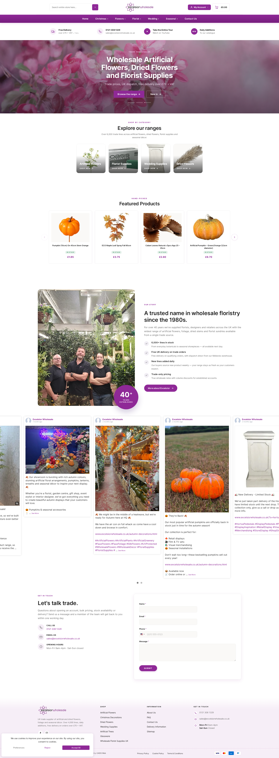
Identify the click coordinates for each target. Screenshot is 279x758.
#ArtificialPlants (31, 540)
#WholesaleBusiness (223, 540)
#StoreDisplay (168, 530)
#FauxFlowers (10, 543)
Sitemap (151, 731)
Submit (148, 668)
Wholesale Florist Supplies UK (114, 741)
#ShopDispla (184, 530)
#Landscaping (220, 537)
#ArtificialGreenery (51, 540)
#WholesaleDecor (34, 547)
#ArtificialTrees (256, 533)
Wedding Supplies (108, 726)
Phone (142, 629)
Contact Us (191, 18)
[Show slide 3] (147, 102)
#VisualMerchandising (193, 527)
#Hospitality (235, 537)
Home (85, 18)
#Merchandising (151, 530)
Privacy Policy (143, 753)
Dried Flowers (106, 722)
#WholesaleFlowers (13, 547)
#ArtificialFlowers (12, 540)
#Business (240, 540)
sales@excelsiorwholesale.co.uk (63, 638)
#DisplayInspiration (152, 527)
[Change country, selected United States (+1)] (142, 634)
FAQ (149, 717)
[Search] (95, 7)
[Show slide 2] (139, 102)
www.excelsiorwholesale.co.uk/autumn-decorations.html (34, 533)
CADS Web (101, 753)
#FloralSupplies (53, 547)
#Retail (269, 533)
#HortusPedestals (152, 523)
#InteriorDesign (250, 537)
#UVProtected (57, 543)
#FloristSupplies (11, 550)
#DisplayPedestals (173, 523)
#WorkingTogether (246, 530)
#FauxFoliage (26, 543)
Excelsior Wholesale (20, 419)
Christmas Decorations (111, 717)
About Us (151, 712)
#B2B (263, 537)
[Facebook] (40, 733)
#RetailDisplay (172, 527)
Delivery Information (156, 726)
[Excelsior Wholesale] (139, 7)
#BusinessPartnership (224, 530)
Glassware (105, 736)
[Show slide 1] (131, 102)
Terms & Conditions (175, 753)
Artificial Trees (107, 731)
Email (142, 616)
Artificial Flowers (108, 712)
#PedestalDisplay (193, 523)
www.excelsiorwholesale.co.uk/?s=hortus (165, 517)
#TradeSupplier (220, 533)
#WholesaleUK (265, 530)
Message (144, 641)
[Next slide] (234, 237)
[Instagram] (46, 733)
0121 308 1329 (53, 629)
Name (142, 604)
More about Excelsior (159, 388)
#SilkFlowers (41, 543)
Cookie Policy (158, 753)
